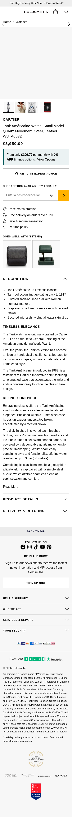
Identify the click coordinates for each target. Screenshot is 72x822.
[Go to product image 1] (8, 107)
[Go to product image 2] (20, 107)
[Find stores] (63, 195)
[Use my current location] (51, 195)
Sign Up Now (36, 583)
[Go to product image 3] (33, 107)
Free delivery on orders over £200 (31, 215)
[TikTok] (36, 548)
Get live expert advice (38, 173)
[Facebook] (23, 548)
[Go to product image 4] (45, 107)
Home (7, 22)
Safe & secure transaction (26, 221)
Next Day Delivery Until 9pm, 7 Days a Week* (36, 3)
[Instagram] (29, 548)
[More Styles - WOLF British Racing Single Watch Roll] (17, 254)
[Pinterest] (49, 548)
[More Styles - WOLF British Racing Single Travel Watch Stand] (46, 254)
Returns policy (18, 227)
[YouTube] (42, 548)
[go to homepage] (35, 12)
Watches (21, 22)
